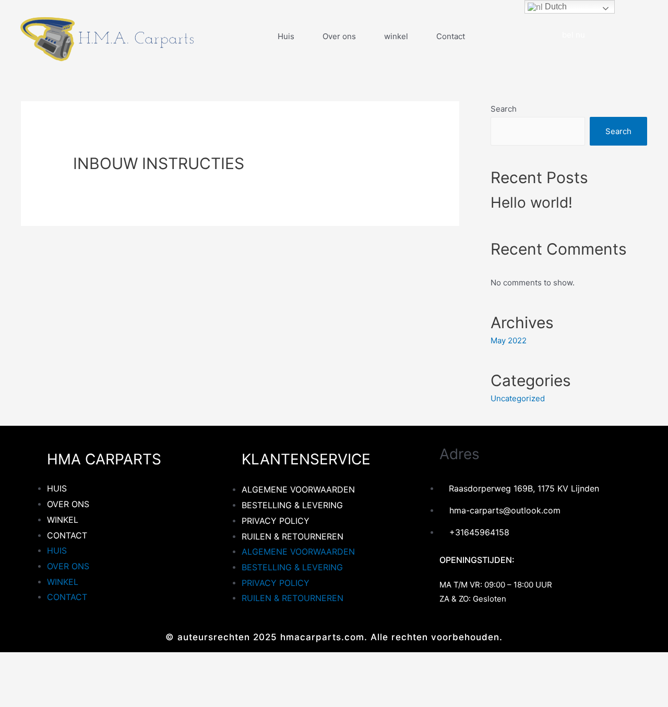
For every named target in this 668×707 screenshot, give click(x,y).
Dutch (555, 6)
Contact (450, 36)
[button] (569, 35)
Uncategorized (518, 398)
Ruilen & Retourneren (292, 536)
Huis (286, 36)
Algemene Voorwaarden (298, 489)
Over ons (339, 36)
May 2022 (509, 340)
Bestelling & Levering (292, 505)
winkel (396, 36)
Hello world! (531, 202)
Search (504, 109)
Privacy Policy (275, 521)
